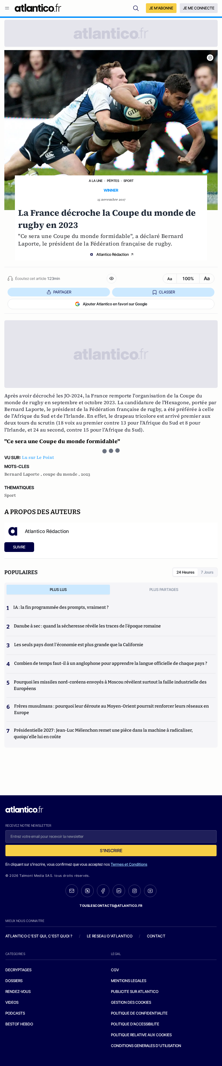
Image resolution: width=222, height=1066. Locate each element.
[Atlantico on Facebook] (103, 890)
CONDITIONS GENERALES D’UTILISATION (146, 1045)
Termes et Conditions (129, 864)
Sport (128, 181)
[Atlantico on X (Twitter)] (87, 890)
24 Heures (185, 572)
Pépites (113, 181)
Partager (62, 292)
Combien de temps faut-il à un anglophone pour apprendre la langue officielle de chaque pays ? (110, 663)
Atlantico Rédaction (112, 254)
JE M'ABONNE (161, 8)
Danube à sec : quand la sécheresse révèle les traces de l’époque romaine (87, 626)
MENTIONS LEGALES (128, 980)
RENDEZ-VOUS (18, 991)
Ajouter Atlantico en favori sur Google (115, 304)
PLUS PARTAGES (163, 589)
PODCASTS (15, 1013)
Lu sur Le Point (38, 457)
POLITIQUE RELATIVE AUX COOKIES (141, 1034)
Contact (156, 936)
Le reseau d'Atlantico (109, 936)
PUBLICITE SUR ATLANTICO (134, 991)
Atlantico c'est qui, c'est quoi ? (39, 936)
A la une (96, 181)
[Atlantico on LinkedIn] (119, 890)
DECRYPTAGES (18, 969)
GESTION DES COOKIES (131, 1002)
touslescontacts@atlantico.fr (111, 906)
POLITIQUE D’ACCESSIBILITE (135, 1024)
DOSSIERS (13, 980)
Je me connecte (198, 8)
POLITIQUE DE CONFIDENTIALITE (139, 1013)
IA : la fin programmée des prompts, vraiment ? (61, 607)
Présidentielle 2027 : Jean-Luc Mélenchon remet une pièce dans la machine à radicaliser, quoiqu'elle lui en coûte (103, 733)
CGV (115, 969)
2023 (85, 474)
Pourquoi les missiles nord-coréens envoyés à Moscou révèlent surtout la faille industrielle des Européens (110, 685)
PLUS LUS (58, 589)
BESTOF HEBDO (19, 1024)
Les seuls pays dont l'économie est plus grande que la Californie (78, 644)
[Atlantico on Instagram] (134, 891)
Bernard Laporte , (23, 474)
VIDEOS (11, 1002)
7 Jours (207, 572)
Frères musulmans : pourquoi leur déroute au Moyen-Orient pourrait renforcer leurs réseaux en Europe (111, 709)
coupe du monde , (62, 474)
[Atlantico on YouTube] (150, 891)
